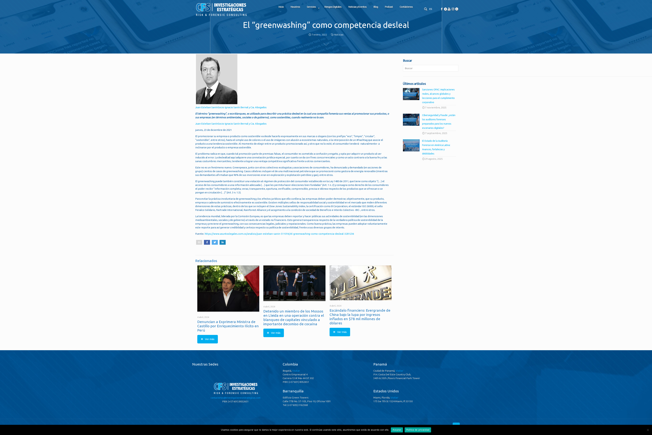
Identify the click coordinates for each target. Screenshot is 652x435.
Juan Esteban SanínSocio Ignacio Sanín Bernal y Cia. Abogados (231, 107)
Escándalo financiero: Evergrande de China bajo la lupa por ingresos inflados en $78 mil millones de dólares (360, 316)
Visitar (296, 370)
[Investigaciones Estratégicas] (221, 16)
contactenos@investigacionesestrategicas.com (235, 397)
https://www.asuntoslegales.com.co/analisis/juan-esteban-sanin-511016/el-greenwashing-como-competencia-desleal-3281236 (279, 233)
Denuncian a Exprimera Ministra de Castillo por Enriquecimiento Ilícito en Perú (228, 326)
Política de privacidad (418, 429)
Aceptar (397, 429)
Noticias (338, 34)
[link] (312, 15)
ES (430, 8)
